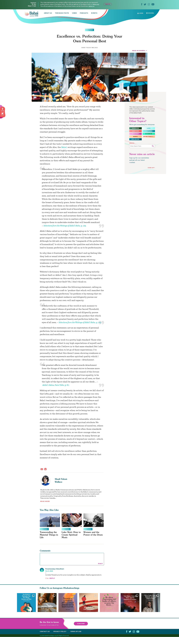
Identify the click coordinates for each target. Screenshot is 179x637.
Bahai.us (91, 6)
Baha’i (64, 147)
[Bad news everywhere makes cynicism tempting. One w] (151, 602)
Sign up (151, 168)
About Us (48, 13)
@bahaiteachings (71, 588)
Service (135, 128)
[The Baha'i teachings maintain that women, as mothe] (26, 602)
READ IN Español (138, 51)
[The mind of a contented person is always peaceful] (67, 602)
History (135, 134)
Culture (89, 30)
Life (149, 128)
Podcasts (84, 13)
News (135, 136)
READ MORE (45, 501)
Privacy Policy (59, 631)
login (140, 13)
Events (94, 13)
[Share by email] (42, 469)
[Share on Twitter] (2, 113)
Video (74, 13)
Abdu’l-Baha (48, 385)
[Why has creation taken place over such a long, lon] (131, 602)
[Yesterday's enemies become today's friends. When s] (89, 602)
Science (148, 134)
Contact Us (45, 631)
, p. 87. (62, 385)
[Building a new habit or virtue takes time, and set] (47, 602)
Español (151, 13)
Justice (135, 131)
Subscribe (81, 624)
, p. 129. (65, 225)
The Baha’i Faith (62, 13)
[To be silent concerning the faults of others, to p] (110, 602)
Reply (52, 578)
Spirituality (149, 136)
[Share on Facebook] (2, 109)
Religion (135, 139)
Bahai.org (96, 4)
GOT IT (107, 4)
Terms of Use (75, 631)
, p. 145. (80, 322)
